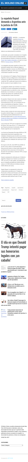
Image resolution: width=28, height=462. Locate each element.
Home (2, 12)
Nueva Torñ (14, 190)
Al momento (11, 32)
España (13, 187)
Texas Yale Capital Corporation (9, 60)
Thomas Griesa (9, 61)
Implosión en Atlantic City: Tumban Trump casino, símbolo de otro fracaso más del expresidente (17, 278)
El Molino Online (12, 3)
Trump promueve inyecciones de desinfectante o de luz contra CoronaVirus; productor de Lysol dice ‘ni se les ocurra (17, 312)
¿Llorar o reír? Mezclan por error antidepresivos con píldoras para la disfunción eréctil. (16, 286)
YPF (8, 192)
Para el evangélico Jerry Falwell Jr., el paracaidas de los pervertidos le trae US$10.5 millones (16, 294)
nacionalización (5, 190)
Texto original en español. (7, 180)
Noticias (16, 32)
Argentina (7, 187)
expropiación (20, 187)
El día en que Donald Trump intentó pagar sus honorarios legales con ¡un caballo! (13, 251)
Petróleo (21, 190)
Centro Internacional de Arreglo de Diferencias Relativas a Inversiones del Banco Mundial (14, 118)
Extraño (3, 217)
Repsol (20, 39)
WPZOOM (10, 458)
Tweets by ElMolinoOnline (7, 212)
